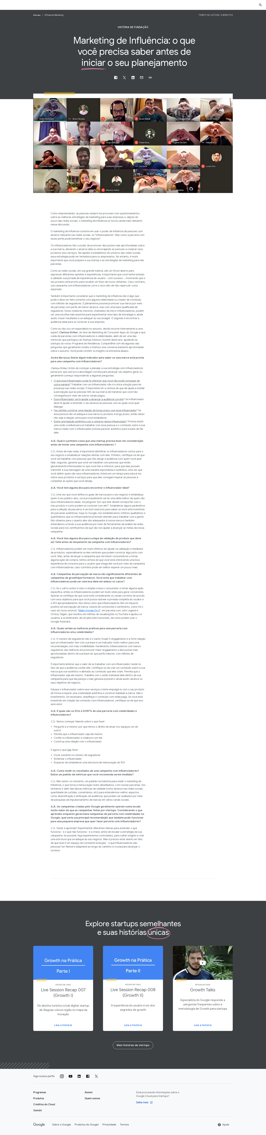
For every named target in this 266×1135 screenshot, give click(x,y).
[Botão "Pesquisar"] (260, 5)
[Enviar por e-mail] (141, 77)
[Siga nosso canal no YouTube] (70, 1076)
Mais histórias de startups (133, 1045)
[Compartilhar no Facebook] (115, 77)
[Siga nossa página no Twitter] (96, 1076)
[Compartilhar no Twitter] (124, 77)
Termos (124, 1124)
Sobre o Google (61, 1124)
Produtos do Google (87, 1124)
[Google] (39, 1125)
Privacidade (109, 1124)
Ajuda (225, 1124)
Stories (37, 15)
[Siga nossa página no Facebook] (87, 1076)
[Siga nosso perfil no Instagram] (62, 1076)
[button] (150, 77)
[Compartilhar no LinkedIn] (133, 77)
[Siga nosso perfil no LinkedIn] (79, 1076)
